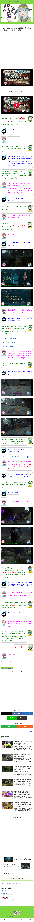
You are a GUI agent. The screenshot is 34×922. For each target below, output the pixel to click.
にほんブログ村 (5, 893)
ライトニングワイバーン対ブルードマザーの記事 (15, 457)
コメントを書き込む (17, 878)
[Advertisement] (17, 50)
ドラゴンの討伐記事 (7, 346)
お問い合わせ (25, 916)
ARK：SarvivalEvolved (8, 668)
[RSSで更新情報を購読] (25, 726)
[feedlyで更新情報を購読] (9, 726)
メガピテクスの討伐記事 (8, 342)
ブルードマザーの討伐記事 (8, 338)
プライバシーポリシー (8, 916)
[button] (22, 718)
